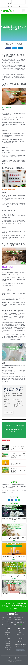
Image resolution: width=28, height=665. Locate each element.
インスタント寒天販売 (8, 189)
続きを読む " (14, 521)
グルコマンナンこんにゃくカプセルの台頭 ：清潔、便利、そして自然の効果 (18, 455)
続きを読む (19, 624)
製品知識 (20, 44)
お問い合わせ (9, 412)
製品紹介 (7, 628)
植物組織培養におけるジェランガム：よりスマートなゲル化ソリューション (18, 470)
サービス (7, 641)
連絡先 (20, 641)
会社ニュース (15, 44)
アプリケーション (20, 628)
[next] (11, 478)
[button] (23, 10)
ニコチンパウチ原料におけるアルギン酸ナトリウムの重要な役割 (18, 447)
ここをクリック (14, 434)
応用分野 (9, 44)
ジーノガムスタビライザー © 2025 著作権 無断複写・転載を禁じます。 (14, 661)
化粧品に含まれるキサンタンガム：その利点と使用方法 (14, 593)
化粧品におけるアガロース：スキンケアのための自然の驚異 (18, 462)
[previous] (5, 478)
